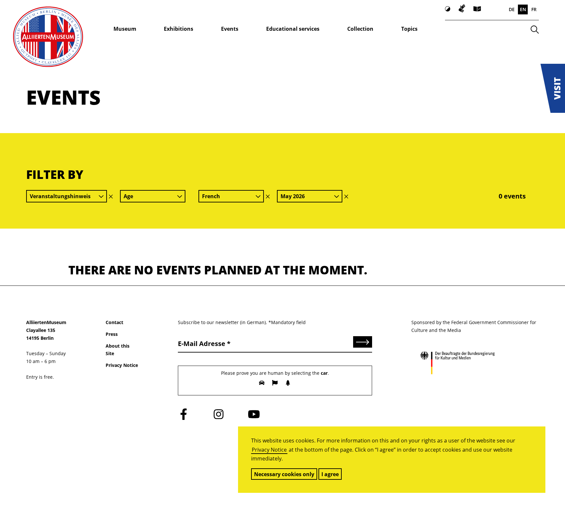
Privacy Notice (269, 449)
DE (512, 9)
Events (229, 28)
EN (523, 9)
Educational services (292, 28)
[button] (552, 88)
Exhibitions (178, 28)
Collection (360, 28)
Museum (124, 28)
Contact (114, 322)
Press (112, 334)
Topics (409, 28)
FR (534, 9)
